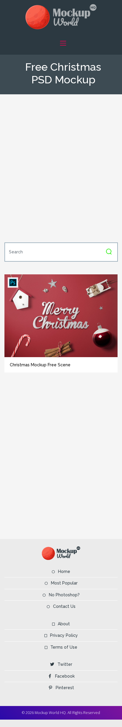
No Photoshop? (64, 594)
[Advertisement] (61, 168)
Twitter (64, 664)
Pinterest (65, 687)
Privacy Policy (64, 635)
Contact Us (64, 606)
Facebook (65, 676)
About (64, 623)
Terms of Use (63, 647)
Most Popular (64, 583)
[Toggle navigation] (63, 43)
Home (64, 571)
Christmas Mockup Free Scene (40, 364)
